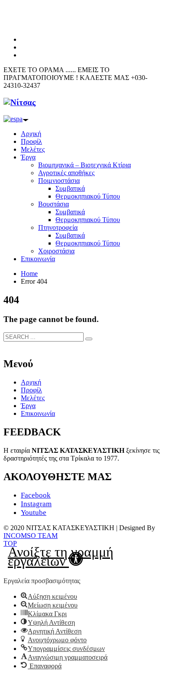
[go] (88, 339)
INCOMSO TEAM (30, 535)
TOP (10, 543)
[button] (84, 559)
